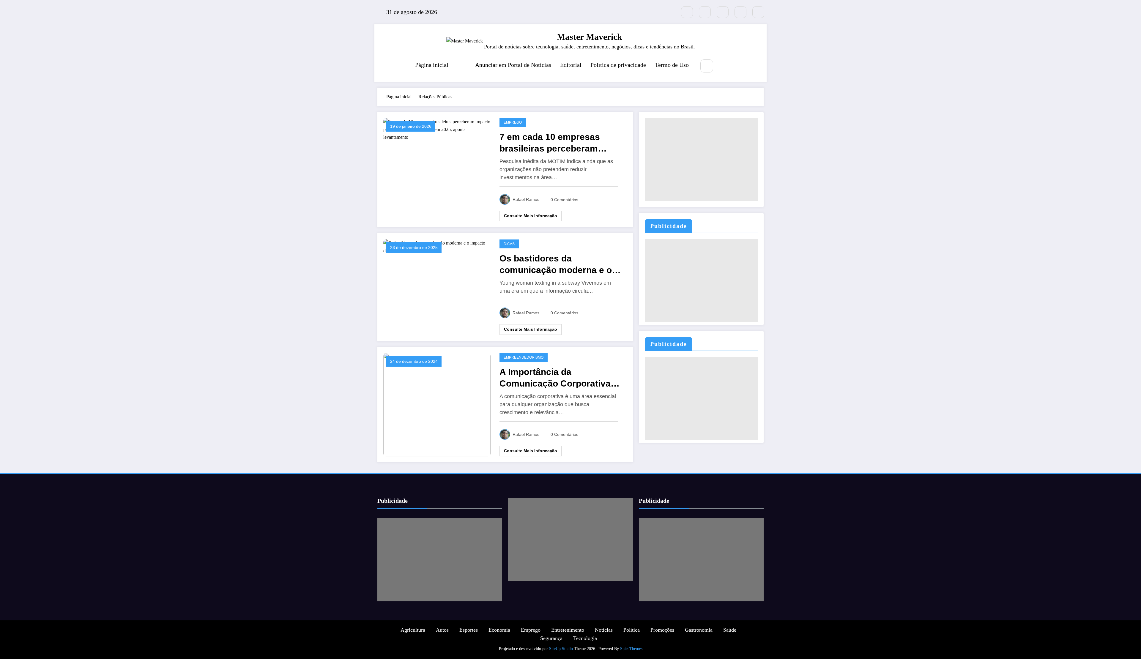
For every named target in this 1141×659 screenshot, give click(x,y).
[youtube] (758, 12)
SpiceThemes (631, 649)
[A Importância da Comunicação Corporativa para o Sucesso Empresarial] (437, 404)
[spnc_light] (724, 66)
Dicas (509, 244)
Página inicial (431, 65)
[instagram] (740, 12)
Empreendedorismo (523, 357)
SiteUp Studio (561, 649)
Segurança (551, 638)
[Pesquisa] (706, 65)
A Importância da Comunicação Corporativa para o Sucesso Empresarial (559, 378)
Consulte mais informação (530, 215)
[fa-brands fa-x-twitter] (687, 12)
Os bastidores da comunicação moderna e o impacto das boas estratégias (555, 264)
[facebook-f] (705, 12)
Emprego (513, 122)
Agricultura (413, 630)
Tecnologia (585, 638)
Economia (499, 630)
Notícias (604, 630)
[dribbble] (723, 12)
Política (631, 630)
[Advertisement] (701, 159)
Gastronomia (699, 630)
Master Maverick (589, 37)
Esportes (468, 630)
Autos (442, 630)
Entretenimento (567, 630)
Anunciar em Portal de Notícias (513, 65)
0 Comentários (564, 199)
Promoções (662, 630)
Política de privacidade (618, 65)
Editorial (570, 65)
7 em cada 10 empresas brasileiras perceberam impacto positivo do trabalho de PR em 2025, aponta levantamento (559, 143)
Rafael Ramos (526, 199)
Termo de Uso (672, 65)
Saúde (729, 630)
